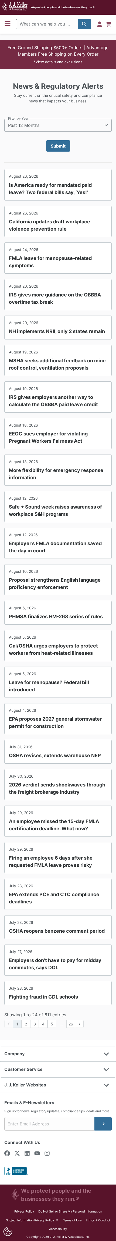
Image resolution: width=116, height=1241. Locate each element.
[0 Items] (108, 24)
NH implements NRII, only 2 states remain (57, 331)
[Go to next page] (79, 1024)
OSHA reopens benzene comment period (57, 931)
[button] (58, 54)
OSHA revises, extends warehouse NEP (55, 755)
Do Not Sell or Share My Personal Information (70, 1211)
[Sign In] (99, 24)
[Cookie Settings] (8, 1231)
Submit (58, 146)
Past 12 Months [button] (23, 125)
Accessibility (58, 1229)
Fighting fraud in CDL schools (43, 997)
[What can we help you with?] (84, 24)
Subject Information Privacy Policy (32, 1220)
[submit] (103, 1124)
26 (71, 1024)
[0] (108, 24)
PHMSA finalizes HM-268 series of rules (56, 616)
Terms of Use (72, 1220)
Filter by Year (18, 118)
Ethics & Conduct (98, 1220)
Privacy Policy (24, 1211)
